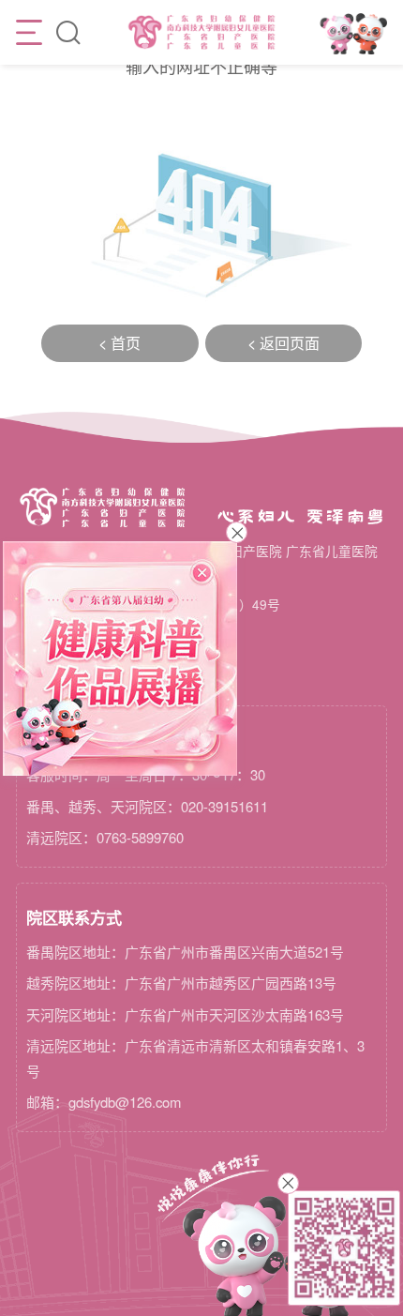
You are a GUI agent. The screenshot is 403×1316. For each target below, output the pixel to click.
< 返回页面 (283, 343)
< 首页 (119, 343)
